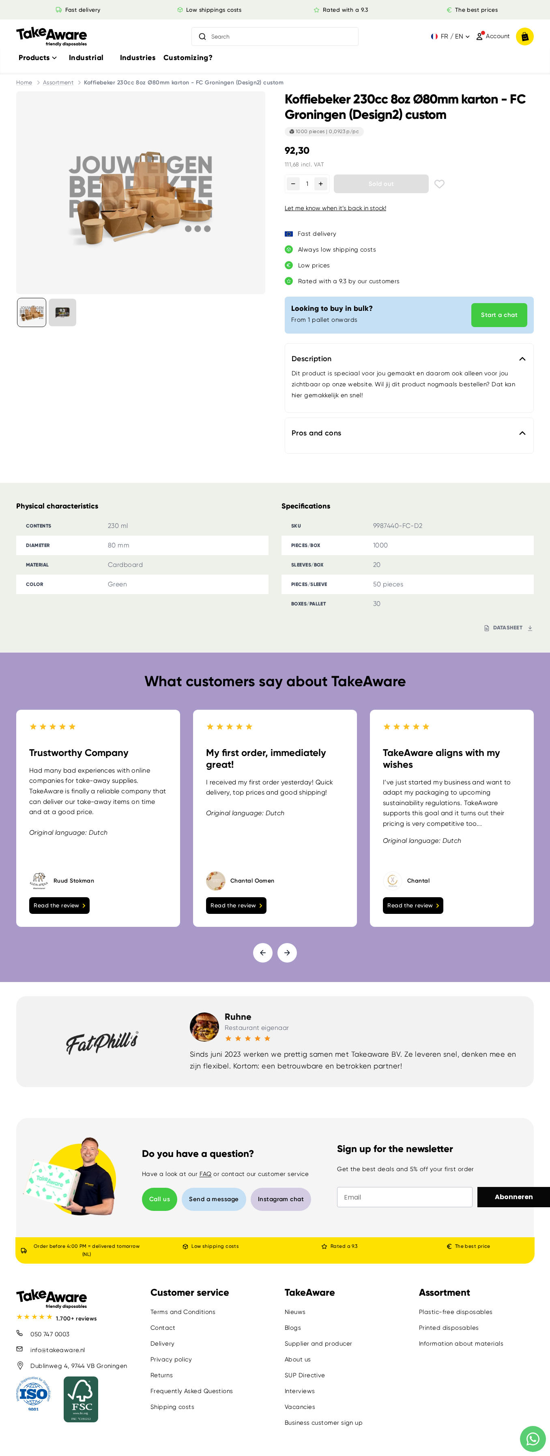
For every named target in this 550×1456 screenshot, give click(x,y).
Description (312, 358)
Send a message (213, 1199)
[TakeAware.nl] (51, 36)
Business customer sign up (324, 1422)
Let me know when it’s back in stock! (335, 208)
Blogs (293, 1327)
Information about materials (461, 1343)
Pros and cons (317, 433)
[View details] (62, 312)
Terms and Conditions (182, 1312)
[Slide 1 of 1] (31, 312)
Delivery (162, 1343)
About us (298, 1359)
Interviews (300, 1391)
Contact (162, 1327)
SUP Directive (305, 1375)
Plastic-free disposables (456, 1312)
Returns (161, 1375)
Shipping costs (172, 1407)
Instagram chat (281, 1199)
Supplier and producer (318, 1343)
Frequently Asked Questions (191, 1391)
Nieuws (295, 1312)
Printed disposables (449, 1327)
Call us (159, 1199)
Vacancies (300, 1407)
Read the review (56, 905)
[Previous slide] (263, 952)
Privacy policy (171, 1359)
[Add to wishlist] (439, 184)
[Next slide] (287, 952)
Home (24, 82)
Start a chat (499, 315)
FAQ (206, 1174)
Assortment (58, 82)
